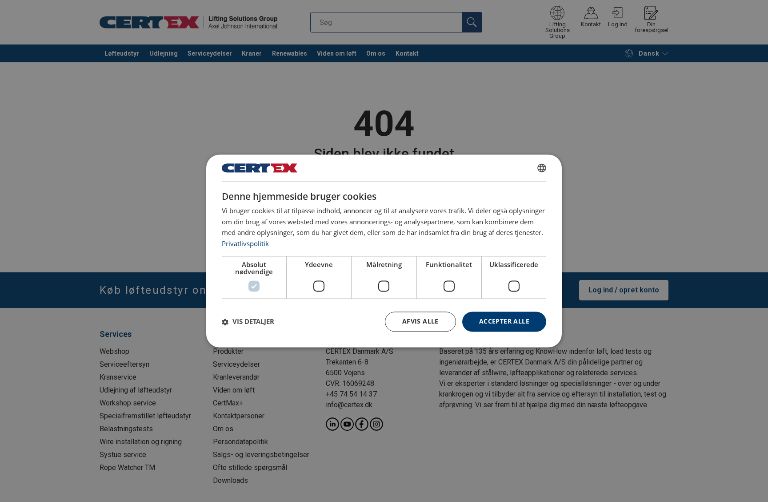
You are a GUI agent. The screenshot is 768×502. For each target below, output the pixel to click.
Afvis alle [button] (420, 321)
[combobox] (541, 167)
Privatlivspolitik (245, 243)
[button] (248, 322)
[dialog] (384, 250)
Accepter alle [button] (504, 321)
